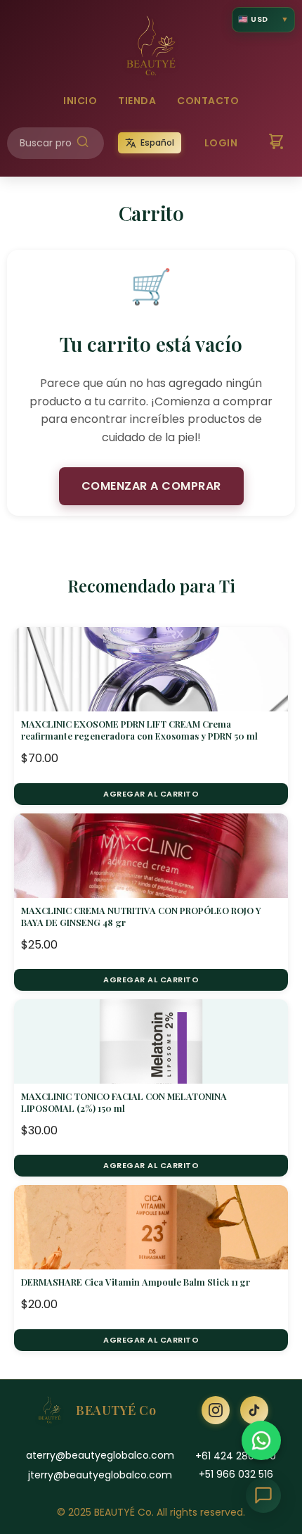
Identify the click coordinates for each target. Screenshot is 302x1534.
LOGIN (221, 143)
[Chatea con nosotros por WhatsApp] (261, 1440)
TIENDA (137, 101)
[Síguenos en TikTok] (254, 1410)
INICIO (80, 101)
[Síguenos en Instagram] (216, 1410)
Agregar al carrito (151, 793)
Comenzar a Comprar (151, 486)
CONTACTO (208, 101)
